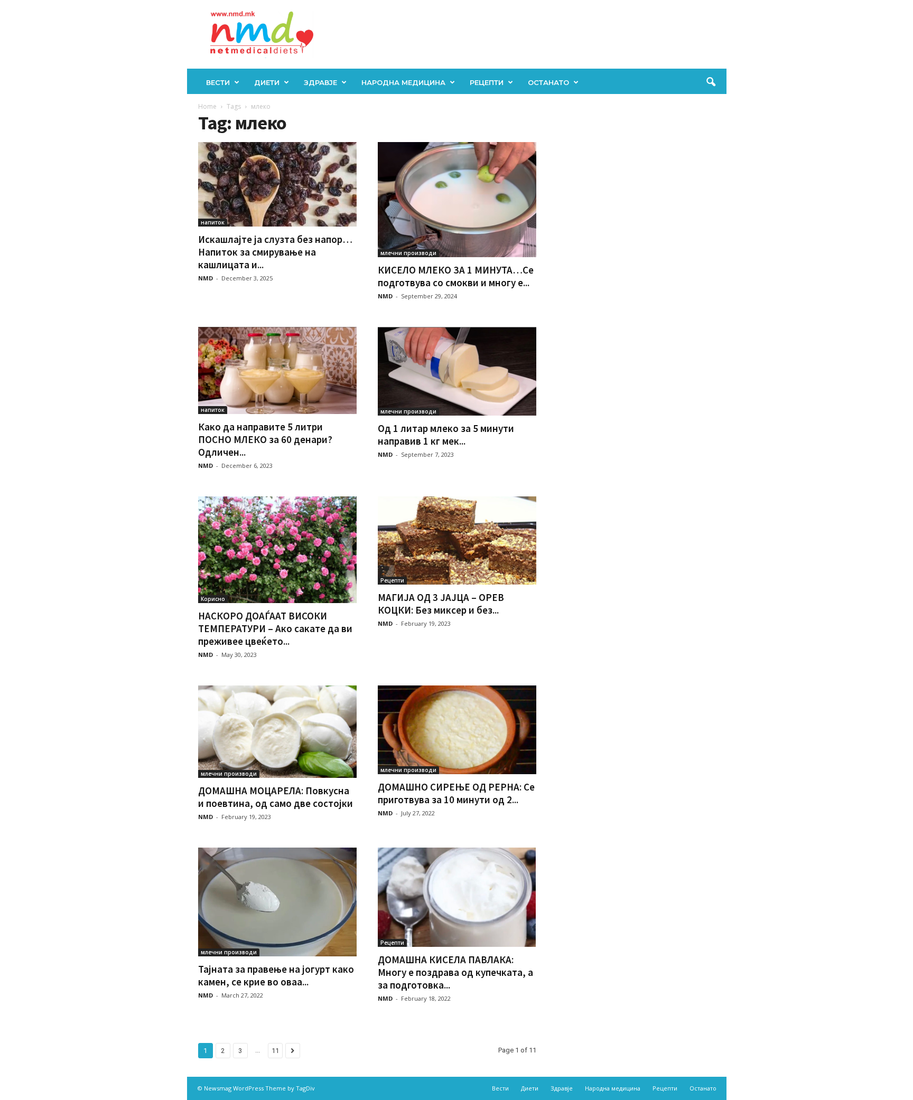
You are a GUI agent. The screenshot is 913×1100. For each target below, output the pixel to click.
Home (207, 106)
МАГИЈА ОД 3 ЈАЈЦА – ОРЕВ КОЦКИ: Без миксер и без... (441, 603)
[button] (710, 82)
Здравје (320, 82)
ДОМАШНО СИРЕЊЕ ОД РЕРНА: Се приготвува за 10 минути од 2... (456, 793)
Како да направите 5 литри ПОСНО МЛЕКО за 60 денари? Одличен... (265, 439)
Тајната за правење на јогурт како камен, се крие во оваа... (276, 975)
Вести (218, 82)
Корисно (213, 599)
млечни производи (408, 253)
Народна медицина (403, 82)
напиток (213, 222)
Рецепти (487, 82)
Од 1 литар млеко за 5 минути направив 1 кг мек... (446, 434)
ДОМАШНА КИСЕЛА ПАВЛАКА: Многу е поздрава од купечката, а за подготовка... (455, 972)
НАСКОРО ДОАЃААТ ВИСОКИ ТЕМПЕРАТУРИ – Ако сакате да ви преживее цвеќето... (275, 628)
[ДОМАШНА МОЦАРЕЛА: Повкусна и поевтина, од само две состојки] (277, 731)
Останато (548, 82)
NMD (205, 278)
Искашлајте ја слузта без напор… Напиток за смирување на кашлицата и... (275, 252)
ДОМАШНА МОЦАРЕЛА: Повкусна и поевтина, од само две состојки (275, 797)
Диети (267, 82)
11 (275, 1051)
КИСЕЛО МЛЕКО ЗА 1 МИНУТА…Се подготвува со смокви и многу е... (456, 276)
